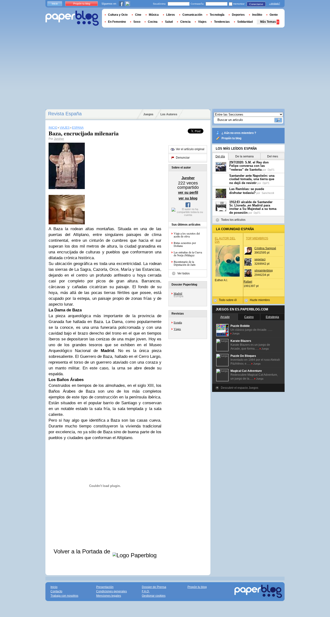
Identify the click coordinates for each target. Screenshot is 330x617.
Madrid (178, 293)
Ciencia (185, 21)
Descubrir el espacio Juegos (239, 387)
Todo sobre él (228, 300)
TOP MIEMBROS (257, 238)
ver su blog (188, 198)
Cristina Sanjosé (265, 248)
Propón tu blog (231, 138)
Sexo (136, 21)
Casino (249, 317)
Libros (170, 14)
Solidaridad (245, 21)
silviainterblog (263, 270)
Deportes (238, 14)
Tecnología (217, 14)
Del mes (272, 156)
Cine (138, 14)
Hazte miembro (260, 300)
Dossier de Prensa (154, 587)
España (178, 322)
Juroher (59, 138)
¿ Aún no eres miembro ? (239, 133)
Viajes (177, 329)
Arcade (225, 317)
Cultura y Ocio (118, 14)
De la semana (244, 156)
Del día (220, 156)
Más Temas (268, 21)
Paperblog (72, 18)
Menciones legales (108, 595)
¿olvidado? (274, 3)
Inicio (55, 3)
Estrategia (272, 317)
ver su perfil (188, 192)
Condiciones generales (111, 591)
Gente (274, 14)
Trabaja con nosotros (64, 595)
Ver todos (183, 273)
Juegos (148, 114)
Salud (169, 21)
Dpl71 (271, 169)
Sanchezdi (268, 192)
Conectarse (256, 4)
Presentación (105, 587)
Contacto (56, 591)
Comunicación (192, 14)
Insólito (257, 14)
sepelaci (259, 259)
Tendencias (222, 21)
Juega (235, 333)
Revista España (65, 113)
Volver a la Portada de (83, 551)
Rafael (248, 281)
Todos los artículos (233, 219)
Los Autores (168, 114)
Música (154, 14)
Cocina (153, 21)
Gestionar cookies (153, 595)
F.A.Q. (146, 591)
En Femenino (117, 21)
